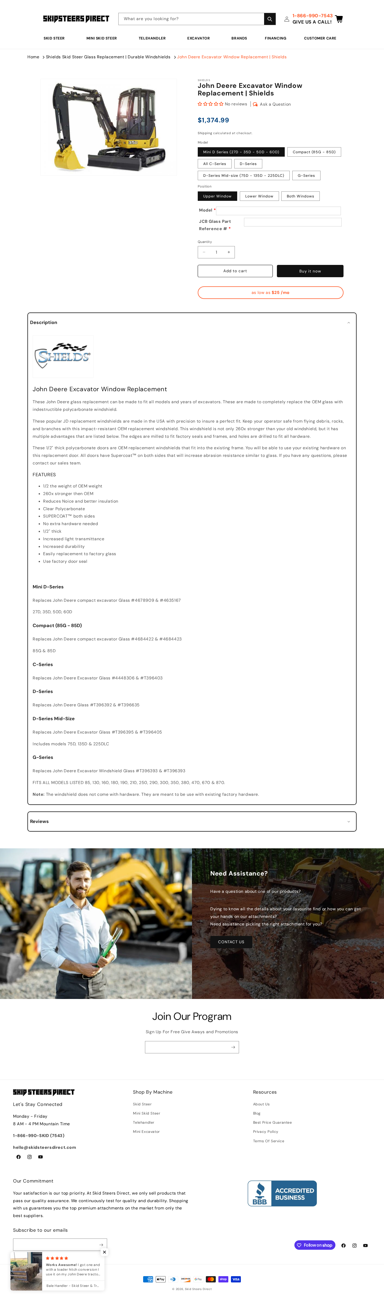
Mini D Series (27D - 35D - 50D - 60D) (241, 152)
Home (33, 57)
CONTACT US (231, 942)
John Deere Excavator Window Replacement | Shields (232, 57)
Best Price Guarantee (272, 1122)
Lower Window (259, 196)
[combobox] (197, 19)
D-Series (248, 163)
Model (205, 210)
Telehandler (152, 38)
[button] (56, 38)
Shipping (205, 133)
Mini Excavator (146, 1131)
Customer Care (320, 38)
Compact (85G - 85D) (314, 152)
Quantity (205, 242)
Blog (257, 1113)
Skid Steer (54, 38)
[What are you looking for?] (270, 19)
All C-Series (214, 163)
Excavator (198, 38)
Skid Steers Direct (198, 1289)
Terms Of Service (268, 1141)
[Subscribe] (233, 1047)
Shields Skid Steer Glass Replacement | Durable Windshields (108, 57)
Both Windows (300, 196)
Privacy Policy (265, 1131)
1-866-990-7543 (313, 16)
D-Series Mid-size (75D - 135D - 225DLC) (243, 175)
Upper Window (217, 196)
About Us (261, 1104)
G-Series (306, 175)
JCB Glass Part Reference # (215, 225)
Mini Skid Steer (101, 38)
